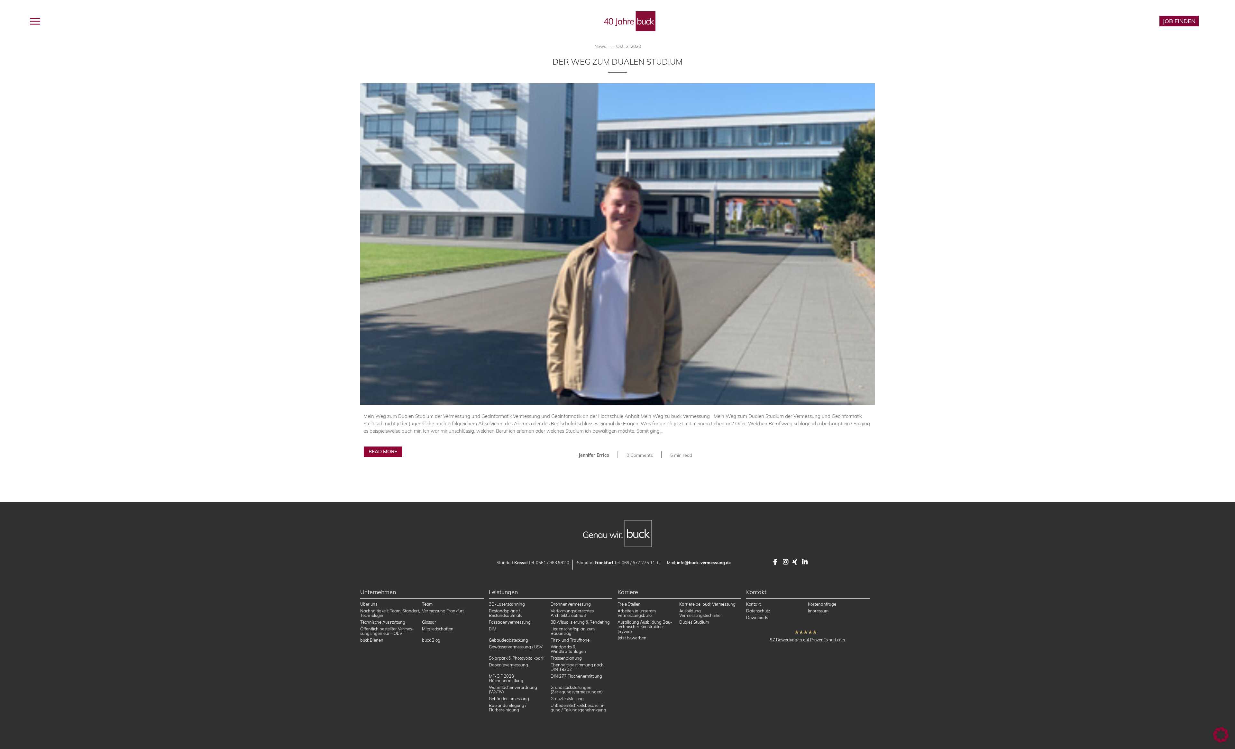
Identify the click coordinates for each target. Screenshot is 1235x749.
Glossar (429, 622)
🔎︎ (1216, 21)
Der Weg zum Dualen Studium (617, 62)
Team (427, 604)
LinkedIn (805, 562)
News (600, 46)
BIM (492, 628)
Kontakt (753, 604)
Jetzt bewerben (632, 637)
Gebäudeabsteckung (508, 640)
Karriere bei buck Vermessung (707, 604)
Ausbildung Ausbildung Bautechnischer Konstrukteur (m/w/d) (645, 626)
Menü (50, 20)
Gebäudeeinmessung (509, 698)
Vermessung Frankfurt (443, 610)
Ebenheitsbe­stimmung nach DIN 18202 (577, 667)
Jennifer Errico (594, 455)
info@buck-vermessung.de (704, 562)
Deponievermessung (508, 664)
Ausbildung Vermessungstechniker (700, 613)
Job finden (1179, 21)
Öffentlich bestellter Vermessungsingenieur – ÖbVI (387, 631)
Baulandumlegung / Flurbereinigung (507, 707)
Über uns (368, 604)
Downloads (757, 617)
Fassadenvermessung (510, 622)
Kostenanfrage (822, 604)
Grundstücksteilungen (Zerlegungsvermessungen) (577, 689)
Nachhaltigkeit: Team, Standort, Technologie (390, 613)
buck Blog (182, 20)
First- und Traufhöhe (570, 640)
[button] (1221, 735)
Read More (383, 451)
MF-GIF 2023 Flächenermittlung (506, 678)
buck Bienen (371, 640)
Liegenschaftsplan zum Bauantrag (573, 631)
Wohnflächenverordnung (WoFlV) (513, 689)
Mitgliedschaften (437, 628)
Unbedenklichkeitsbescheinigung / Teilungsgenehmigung (578, 707)
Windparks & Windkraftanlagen (568, 649)
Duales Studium (694, 622)
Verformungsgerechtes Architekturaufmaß (572, 613)
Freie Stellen (629, 604)
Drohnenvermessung (571, 604)
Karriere (1134, 21)
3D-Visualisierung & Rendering (580, 622)
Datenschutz (758, 610)
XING (795, 562)
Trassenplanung (566, 658)
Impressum (818, 610)
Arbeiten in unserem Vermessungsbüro (637, 613)
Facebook (776, 562)
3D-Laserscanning (507, 604)
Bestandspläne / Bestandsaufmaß (505, 613)
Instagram (786, 562)
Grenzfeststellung (567, 698)
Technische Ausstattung (382, 622)
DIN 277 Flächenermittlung (576, 676)
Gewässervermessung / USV (516, 646)
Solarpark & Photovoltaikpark (516, 658)
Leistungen (88, 20)
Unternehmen (135, 20)
